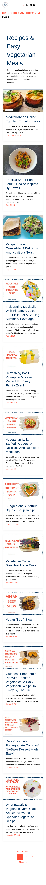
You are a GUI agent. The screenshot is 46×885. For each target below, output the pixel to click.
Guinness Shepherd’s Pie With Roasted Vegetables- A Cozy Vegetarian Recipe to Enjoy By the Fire (21, 682)
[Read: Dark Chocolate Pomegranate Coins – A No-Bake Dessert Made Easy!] (23, 725)
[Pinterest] (34, 5)
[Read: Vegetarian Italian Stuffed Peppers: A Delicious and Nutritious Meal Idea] (23, 423)
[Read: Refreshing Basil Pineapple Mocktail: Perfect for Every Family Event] (23, 357)
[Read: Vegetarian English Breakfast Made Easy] (23, 545)
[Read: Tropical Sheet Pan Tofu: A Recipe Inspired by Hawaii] (23, 160)
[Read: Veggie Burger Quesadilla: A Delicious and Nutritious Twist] (23, 227)
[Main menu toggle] (40, 5)
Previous (23, 851)
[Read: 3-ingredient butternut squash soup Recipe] (23, 490)
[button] (23, 4)
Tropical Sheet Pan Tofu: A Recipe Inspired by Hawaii (22, 184)
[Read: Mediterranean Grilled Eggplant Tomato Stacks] (23, 101)
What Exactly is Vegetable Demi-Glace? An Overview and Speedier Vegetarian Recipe (22, 813)
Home (5, 13)
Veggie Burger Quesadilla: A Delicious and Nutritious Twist (22, 248)
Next (23, 862)
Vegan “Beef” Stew (19, 619)
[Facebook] (27, 5)
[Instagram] (31, 5)
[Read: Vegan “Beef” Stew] (23, 603)
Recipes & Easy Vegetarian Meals (25, 13)
